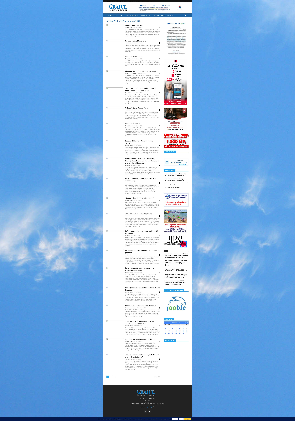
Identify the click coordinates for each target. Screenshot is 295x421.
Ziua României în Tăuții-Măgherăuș (138, 214)
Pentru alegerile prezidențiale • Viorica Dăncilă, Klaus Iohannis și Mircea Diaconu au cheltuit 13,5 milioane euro (142, 161)
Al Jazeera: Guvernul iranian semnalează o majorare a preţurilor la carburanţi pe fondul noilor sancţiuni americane (176, 276)
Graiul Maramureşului (130, 73)
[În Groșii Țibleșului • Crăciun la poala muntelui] (114, 145)
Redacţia (122, 1)
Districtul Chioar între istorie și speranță (140, 71)
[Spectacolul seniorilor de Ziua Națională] (114, 310)
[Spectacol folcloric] (114, 128)
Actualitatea (111, 15)
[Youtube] (187, 1)
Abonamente (150, 1)
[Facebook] (185, 1)
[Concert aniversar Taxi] (114, 30)
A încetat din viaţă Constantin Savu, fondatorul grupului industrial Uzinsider (176, 269)
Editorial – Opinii (159, 15)
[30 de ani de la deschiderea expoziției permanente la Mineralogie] (114, 326)
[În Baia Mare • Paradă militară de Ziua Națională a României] (114, 273)
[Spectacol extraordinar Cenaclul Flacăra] (114, 344)
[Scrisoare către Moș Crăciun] (114, 45)
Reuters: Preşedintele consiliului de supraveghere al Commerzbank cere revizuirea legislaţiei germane (175, 282)
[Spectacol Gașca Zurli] (114, 61)
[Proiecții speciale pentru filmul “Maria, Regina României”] (114, 292)
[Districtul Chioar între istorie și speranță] (114, 76)
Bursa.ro (166, 251)
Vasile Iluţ (127, 165)
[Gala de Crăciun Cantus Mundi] (114, 112)
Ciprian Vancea (129, 272)
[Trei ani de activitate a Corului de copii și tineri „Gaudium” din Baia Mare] (114, 93)
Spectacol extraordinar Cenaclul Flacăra (140, 339)
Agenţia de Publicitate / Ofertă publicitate (135, 1)
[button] (185, 15)
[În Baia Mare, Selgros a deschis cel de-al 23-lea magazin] (114, 236)
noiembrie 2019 (176, 322)
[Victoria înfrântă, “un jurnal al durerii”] (114, 203)
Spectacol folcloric (132, 124)
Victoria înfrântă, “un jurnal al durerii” (139, 198)
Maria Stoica (128, 183)
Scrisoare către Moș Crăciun (136, 41)
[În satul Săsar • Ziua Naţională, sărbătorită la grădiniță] (114, 255)
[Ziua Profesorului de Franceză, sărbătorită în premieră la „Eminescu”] (114, 359)
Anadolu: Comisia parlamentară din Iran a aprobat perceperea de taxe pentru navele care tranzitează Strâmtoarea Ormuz (176, 255)
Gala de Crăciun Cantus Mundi (136, 108)
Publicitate (170, 15)
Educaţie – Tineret (131, 15)
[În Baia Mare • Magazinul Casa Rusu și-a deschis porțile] (114, 183)
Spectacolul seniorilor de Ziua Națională (140, 306)
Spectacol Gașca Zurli (133, 57)
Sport (120, 15)
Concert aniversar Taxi (134, 25)
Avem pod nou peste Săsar (174, 184)
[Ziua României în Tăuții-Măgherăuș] (114, 218)
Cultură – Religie (145, 15)
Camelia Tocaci (129, 27)
